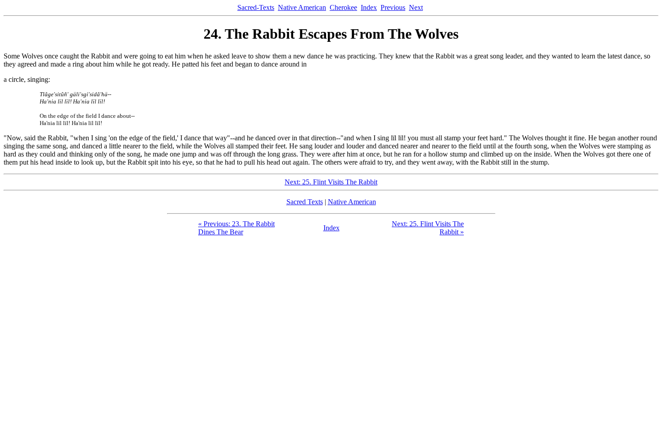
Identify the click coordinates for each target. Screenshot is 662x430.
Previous (393, 7)
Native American (302, 7)
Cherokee (343, 7)
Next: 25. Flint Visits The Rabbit (331, 182)
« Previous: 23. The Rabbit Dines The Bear (236, 228)
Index (369, 7)
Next (416, 7)
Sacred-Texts (255, 7)
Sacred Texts (304, 202)
